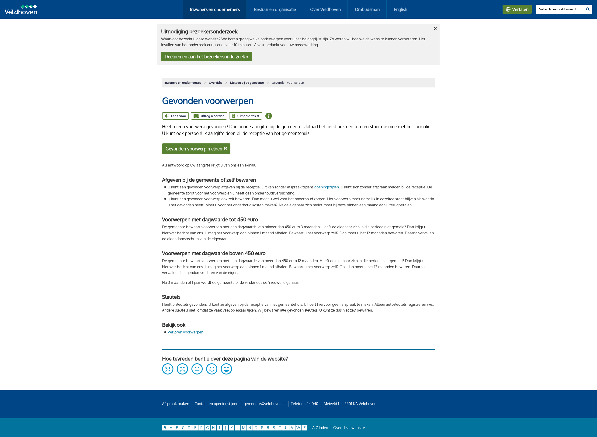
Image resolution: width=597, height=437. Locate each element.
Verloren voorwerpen (185, 332)
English (400, 9)
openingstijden (326, 187)
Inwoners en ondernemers (215, 9)
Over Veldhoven (325, 9)
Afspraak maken (175, 403)
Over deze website (349, 427)
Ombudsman (367, 9)
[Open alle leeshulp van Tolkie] (268, 116)
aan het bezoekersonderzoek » (206, 56)
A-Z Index (320, 427)
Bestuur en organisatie (275, 9)
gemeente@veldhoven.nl (264, 403)
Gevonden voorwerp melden (194, 149)
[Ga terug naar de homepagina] (21, 10)
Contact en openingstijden (216, 403)
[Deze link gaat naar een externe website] (197, 373)
